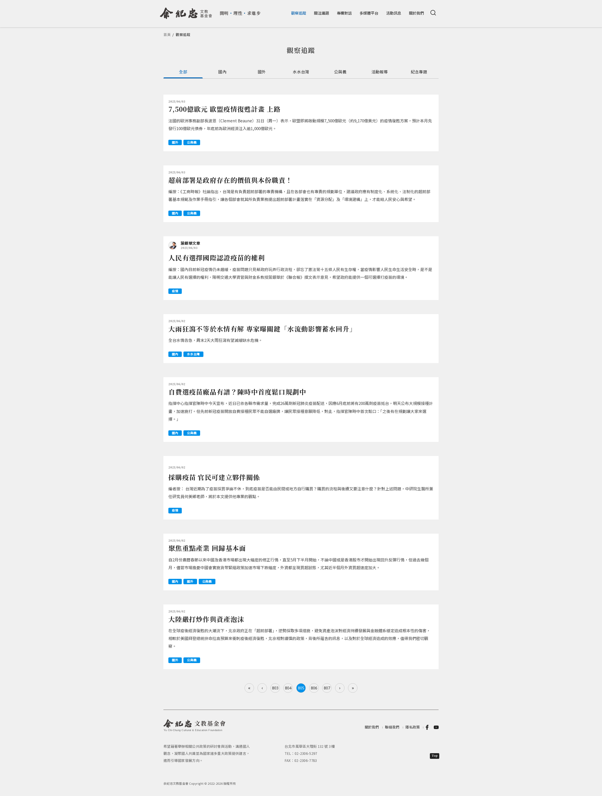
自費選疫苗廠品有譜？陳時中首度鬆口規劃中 (237, 391)
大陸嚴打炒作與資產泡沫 (206, 619)
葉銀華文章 (190, 243)
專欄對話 (344, 13)
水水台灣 (301, 72)
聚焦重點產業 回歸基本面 (207, 548)
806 (314, 688)
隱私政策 (412, 726)
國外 (262, 72)
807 (327, 688)
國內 (222, 72)
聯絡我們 (392, 726)
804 (288, 688)
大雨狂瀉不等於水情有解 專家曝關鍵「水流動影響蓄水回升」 (262, 328)
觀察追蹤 (298, 13)
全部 (183, 72)
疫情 (175, 291)
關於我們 (416, 13)
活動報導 (380, 72)
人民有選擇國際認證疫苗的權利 (216, 257)
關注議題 (321, 13)
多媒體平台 (369, 13)
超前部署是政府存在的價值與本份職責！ (230, 180)
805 (301, 688)
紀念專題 (419, 72)
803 (275, 688)
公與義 (340, 72)
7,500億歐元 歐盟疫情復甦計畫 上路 (224, 109)
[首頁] (186, 11)
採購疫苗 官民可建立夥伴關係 (214, 477)
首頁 (167, 34)
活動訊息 (393, 13)
